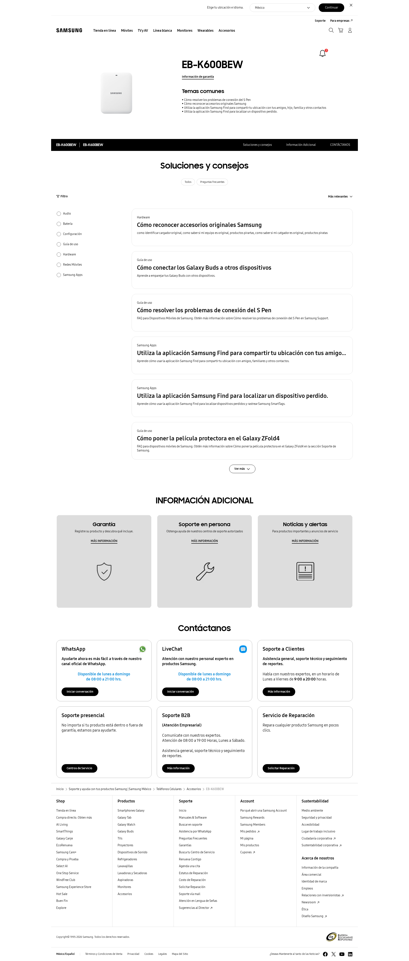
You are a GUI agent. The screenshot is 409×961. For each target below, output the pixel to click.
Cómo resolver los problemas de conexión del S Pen (217, 100)
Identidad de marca (314, 881)
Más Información (279, 691)
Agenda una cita (189, 866)
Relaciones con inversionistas (321, 895)
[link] (322, 53)
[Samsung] (69, 30)
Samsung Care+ (66, 852)
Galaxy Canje (64, 838)
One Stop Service (67, 873)
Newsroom (309, 902)
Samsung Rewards (252, 817)
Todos (188, 181)
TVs (120, 838)
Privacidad (133, 953)
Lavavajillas (125, 866)
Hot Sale (61, 894)
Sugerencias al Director (194, 908)
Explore (61, 908)
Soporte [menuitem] (320, 21)
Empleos (307, 888)
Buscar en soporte (190, 824)
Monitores (124, 887)
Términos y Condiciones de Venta (103, 953)
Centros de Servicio (79, 768)
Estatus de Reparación (193, 873)
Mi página (246, 838)
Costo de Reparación (192, 880)
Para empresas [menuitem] (339, 21)
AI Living (62, 824)
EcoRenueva (64, 845)
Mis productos (249, 845)
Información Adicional (301, 145)
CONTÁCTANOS (340, 145)
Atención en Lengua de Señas (198, 901)
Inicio (182, 810)
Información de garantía (198, 77)
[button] (242, 227)
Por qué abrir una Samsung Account (263, 810)
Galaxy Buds (126, 831)
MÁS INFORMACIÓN (104, 541)
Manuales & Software (193, 817)
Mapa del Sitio (180, 953)
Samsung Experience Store (73, 887)
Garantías (185, 845)
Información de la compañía (320, 867)
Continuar (331, 7)
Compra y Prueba (67, 859)
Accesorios (125, 894)
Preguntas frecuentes (212, 181)
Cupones (246, 852)
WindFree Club (65, 880)
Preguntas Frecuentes (193, 838)
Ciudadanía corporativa (317, 838)
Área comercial (311, 875)
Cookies (148, 953)
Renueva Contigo (190, 859)
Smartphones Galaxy (131, 810)
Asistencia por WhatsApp (195, 831)
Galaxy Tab (124, 817)
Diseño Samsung (313, 916)
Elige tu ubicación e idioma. (225, 7)
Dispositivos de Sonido (132, 852)
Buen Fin (62, 901)
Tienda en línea (66, 810)
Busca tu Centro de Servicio (197, 852)
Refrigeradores (127, 859)
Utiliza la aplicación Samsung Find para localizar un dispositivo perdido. (230, 111)
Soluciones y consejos (257, 145)
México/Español (65, 953)
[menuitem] (104, 31)
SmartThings (64, 831)
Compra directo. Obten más (74, 817)
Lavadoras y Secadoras (132, 873)
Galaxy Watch (126, 824)
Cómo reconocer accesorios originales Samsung (215, 104)
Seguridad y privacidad (317, 817)
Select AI (62, 866)
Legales (162, 953)
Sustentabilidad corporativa (320, 845)
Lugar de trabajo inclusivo (318, 831)
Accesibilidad (310, 824)
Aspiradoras (125, 880)
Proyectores (125, 845)
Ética (305, 909)
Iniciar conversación (80, 691)
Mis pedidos (248, 831)
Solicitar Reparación (281, 768)
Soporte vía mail (189, 894)
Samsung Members (252, 824)
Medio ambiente (312, 810)
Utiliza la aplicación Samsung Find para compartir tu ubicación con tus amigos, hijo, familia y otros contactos (255, 108)
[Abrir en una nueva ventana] (325, 954)
